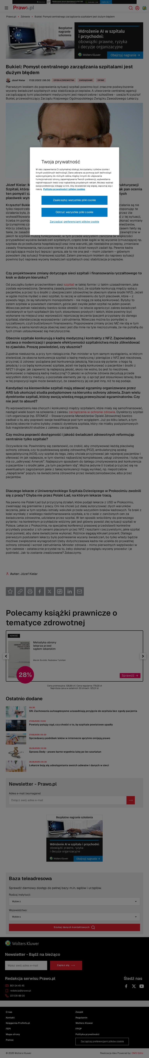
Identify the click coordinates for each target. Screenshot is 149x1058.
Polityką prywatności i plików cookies (64, 189)
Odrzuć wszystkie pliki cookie (75, 212)
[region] (74, 191)
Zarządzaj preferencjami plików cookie (74, 221)
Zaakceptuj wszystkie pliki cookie (74, 200)
